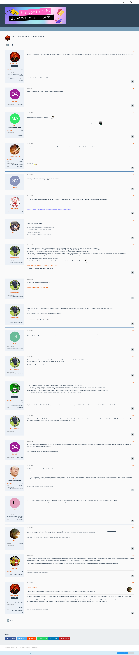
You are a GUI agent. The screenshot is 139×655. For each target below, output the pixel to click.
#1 (133, 51)
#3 (133, 112)
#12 (133, 356)
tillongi (41, 319)
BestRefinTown (17, 39)
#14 (133, 415)
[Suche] (131, 2)
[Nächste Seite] (13, 45)
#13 (133, 382)
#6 (133, 195)
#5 (133, 174)
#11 (133, 330)
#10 (133, 305)
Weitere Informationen (122, 652)
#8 (133, 245)
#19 (133, 555)
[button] (10, 638)
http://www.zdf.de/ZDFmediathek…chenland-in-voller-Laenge (42, 265)
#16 (133, 465)
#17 (133, 497)
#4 (133, 143)
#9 (133, 279)
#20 (133, 583)
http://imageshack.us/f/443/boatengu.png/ (37, 287)
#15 (133, 441)
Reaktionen (9, 69)
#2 (133, 88)
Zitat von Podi (32, 588)
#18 (133, 527)
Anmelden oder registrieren (121, 2)
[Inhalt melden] (132, 81)
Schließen (131, 652)
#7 (133, 220)
